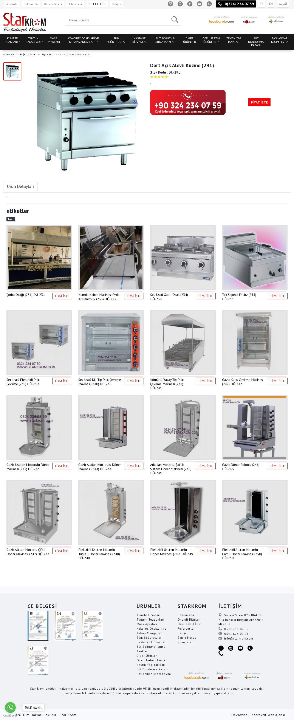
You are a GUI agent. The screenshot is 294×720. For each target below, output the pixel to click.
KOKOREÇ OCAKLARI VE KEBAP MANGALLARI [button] (83, 40)
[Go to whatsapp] (10, 707)
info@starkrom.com (238, 638)
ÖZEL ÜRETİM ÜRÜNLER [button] (211, 40)
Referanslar (75, 4)
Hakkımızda (31, 4)
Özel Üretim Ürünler (152, 660)
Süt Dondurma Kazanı (152, 669)
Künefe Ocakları (148, 615)
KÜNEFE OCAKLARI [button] (11, 40)
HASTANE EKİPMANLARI (139, 40)
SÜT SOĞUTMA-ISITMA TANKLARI (165, 40)
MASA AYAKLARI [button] (54, 40)
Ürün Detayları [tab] (20, 186)
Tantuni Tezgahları (150, 619)
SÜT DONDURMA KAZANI (256, 42)
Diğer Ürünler (28, 54)
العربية (283, 4)
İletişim (116, 4)
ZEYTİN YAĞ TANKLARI (233, 40)
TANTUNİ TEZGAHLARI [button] (32, 40)
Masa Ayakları (147, 624)
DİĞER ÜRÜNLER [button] (189, 40)
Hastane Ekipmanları (152, 642)
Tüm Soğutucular (149, 638)
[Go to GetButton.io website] (10, 715)
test (11, 219)
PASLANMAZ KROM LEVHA (279, 40)
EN (271, 4)
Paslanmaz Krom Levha (154, 674)
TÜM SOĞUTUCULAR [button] (117, 40)
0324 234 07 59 (236, 629)
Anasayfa (11, 4)
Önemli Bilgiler (53, 4)
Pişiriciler (47, 54)
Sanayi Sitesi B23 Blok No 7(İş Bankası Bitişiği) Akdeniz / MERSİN (240, 619)
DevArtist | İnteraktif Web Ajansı (258, 715)
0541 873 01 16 (236, 634)
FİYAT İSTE (259, 102)
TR (261, 4)
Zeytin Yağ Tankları (151, 665)
